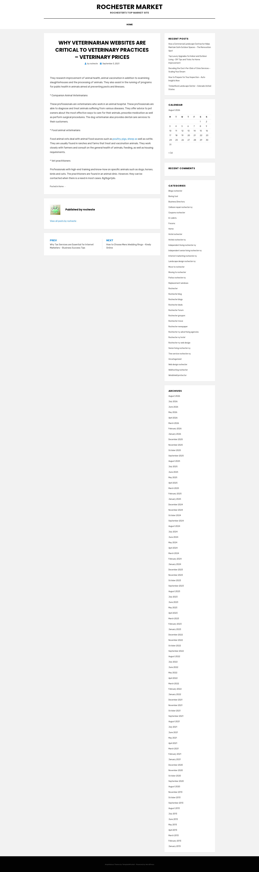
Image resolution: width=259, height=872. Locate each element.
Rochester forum (176, 310)
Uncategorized (174, 359)
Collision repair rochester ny (180, 207)
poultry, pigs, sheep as (125, 138)
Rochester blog (175, 294)
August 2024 (174, 526)
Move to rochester (176, 267)
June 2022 (173, 667)
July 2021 (172, 727)
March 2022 (173, 683)
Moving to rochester (177, 272)
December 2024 (175, 504)
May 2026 (172, 412)
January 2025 (174, 499)
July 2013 (172, 814)
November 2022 (175, 640)
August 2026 (174, 396)
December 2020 (175, 765)
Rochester (173, 288)
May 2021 (172, 738)
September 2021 (175, 716)
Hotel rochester (175, 234)
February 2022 (175, 689)
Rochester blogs (175, 299)
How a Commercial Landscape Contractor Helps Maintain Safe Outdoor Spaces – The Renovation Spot (189, 47)
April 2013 (172, 830)
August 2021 (174, 721)
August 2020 (174, 786)
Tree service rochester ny (179, 354)
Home (130, 24)
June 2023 (173, 602)
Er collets (172, 218)
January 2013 (174, 846)
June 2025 (173, 472)
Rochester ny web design (179, 343)
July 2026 (173, 401)
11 (176, 131)
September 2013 (175, 803)
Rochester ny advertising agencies (183, 332)
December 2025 (175, 439)
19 (182, 135)
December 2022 (175, 635)
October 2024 (174, 515)
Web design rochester (177, 364)
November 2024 (175, 510)
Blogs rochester (175, 191)
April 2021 (172, 743)
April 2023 (173, 613)
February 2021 (174, 754)
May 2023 (172, 607)
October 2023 (174, 580)
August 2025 (174, 461)
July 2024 (173, 532)
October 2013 (174, 797)
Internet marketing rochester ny (182, 256)
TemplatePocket (128, 864)
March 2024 (173, 553)
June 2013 (173, 819)
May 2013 (172, 825)
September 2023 (176, 586)
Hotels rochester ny (177, 240)
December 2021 (175, 700)
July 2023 (173, 597)
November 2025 (175, 445)
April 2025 (173, 483)
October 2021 (174, 711)
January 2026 (174, 434)
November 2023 (175, 575)
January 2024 (174, 564)
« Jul (170, 153)
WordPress (150, 864)
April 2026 (173, 418)
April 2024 (173, 548)
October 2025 (174, 450)
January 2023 (174, 629)
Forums (171, 223)
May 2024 (172, 542)
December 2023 (175, 570)
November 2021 (175, 705)
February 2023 (175, 624)
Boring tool (173, 196)
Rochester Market (130, 6)
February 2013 (174, 841)
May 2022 (172, 673)
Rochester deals (175, 305)
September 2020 (176, 781)
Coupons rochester (176, 213)
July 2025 (173, 466)
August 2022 (174, 656)
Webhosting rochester (178, 370)
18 (176, 135)
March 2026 (173, 423)
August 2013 (174, 808)
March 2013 (173, 835)
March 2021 (173, 749)
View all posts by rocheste (63, 221)
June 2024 (173, 537)
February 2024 (175, 559)
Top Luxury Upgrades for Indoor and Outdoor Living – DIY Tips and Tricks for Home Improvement (187, 59)
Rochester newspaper (178, 326)
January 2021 (174, 759)
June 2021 (173, 732)
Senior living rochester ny (179, 348)
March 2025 (173, 488)
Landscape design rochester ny (182, 261)
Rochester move (175, 321)
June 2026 (173, 407)
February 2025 (175, 494)
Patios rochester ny (177, 278)
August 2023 (174, 591)
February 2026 (175, 428)
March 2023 (173, 618)
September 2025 (176, 456)
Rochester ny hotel (176, 337)
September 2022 (176, 651)
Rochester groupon (176, 316)
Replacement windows (178, 283)
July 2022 (173, 662)
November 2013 (175, 792)
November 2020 (175, 770)
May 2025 (172, 477)
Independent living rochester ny (182, 245)
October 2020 (174, 776)
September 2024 (176, 521)
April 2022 (173, 678)
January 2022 (174, 694)
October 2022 (174, 646)
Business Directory (176, 202)
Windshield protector (177, 375)
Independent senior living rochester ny (185, 250)
